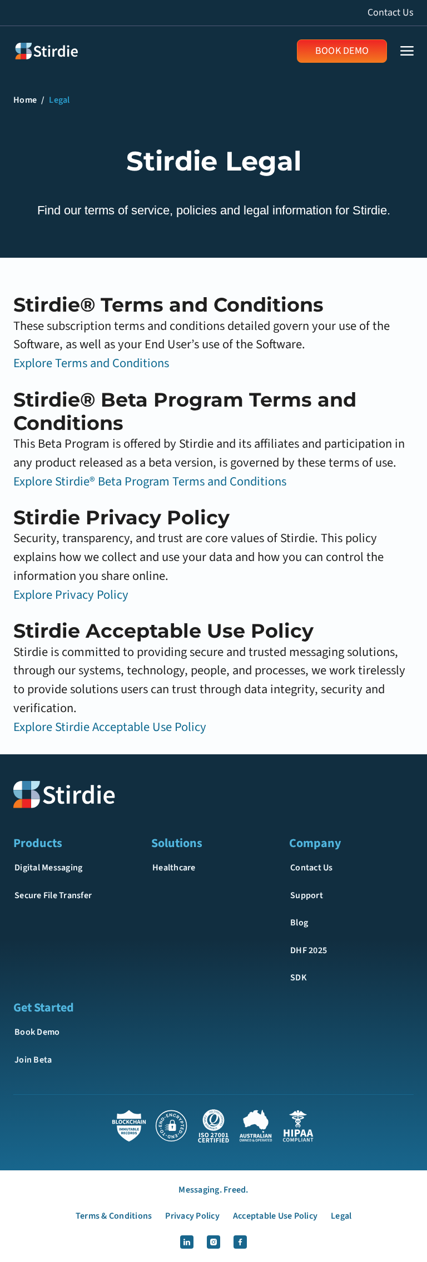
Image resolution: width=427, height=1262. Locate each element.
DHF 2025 (308, 950)
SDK (298, 977)
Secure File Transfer (53, 895)
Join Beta (33, 1060)
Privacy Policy (192, 1216)
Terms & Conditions (114, 1216)
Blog (299, 923)
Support (306, 895)
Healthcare (174, 868)
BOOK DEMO (342, 51)
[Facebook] (240, 1242)
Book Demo (36, 1032)
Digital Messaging (48, 868)
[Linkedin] (186, 1242)
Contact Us (391, 13)
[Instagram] (213, 1242)
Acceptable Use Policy (275, 1216)
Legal (59, 100)
